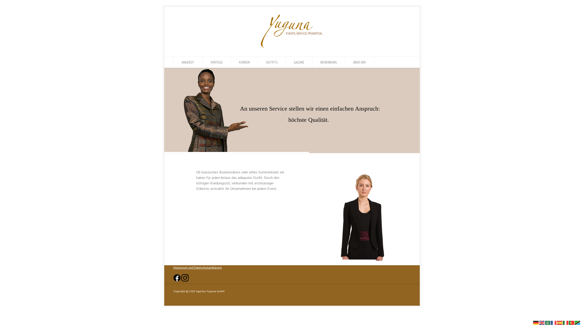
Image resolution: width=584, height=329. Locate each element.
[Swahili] (578, 322)
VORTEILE (217, 62)
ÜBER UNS (359, 62)
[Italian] (566, 322)
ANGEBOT (188, 62)
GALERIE (299, 62)
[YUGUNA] (292, 48)
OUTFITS (272, 62)
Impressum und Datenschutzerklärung (197, 268)
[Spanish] (560, 322)
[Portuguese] (572, 322)
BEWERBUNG (329, 62)
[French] (554, 322)
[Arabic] (548, 322)
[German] (536, 322)
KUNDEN (244, 62)
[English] (542, 322)
